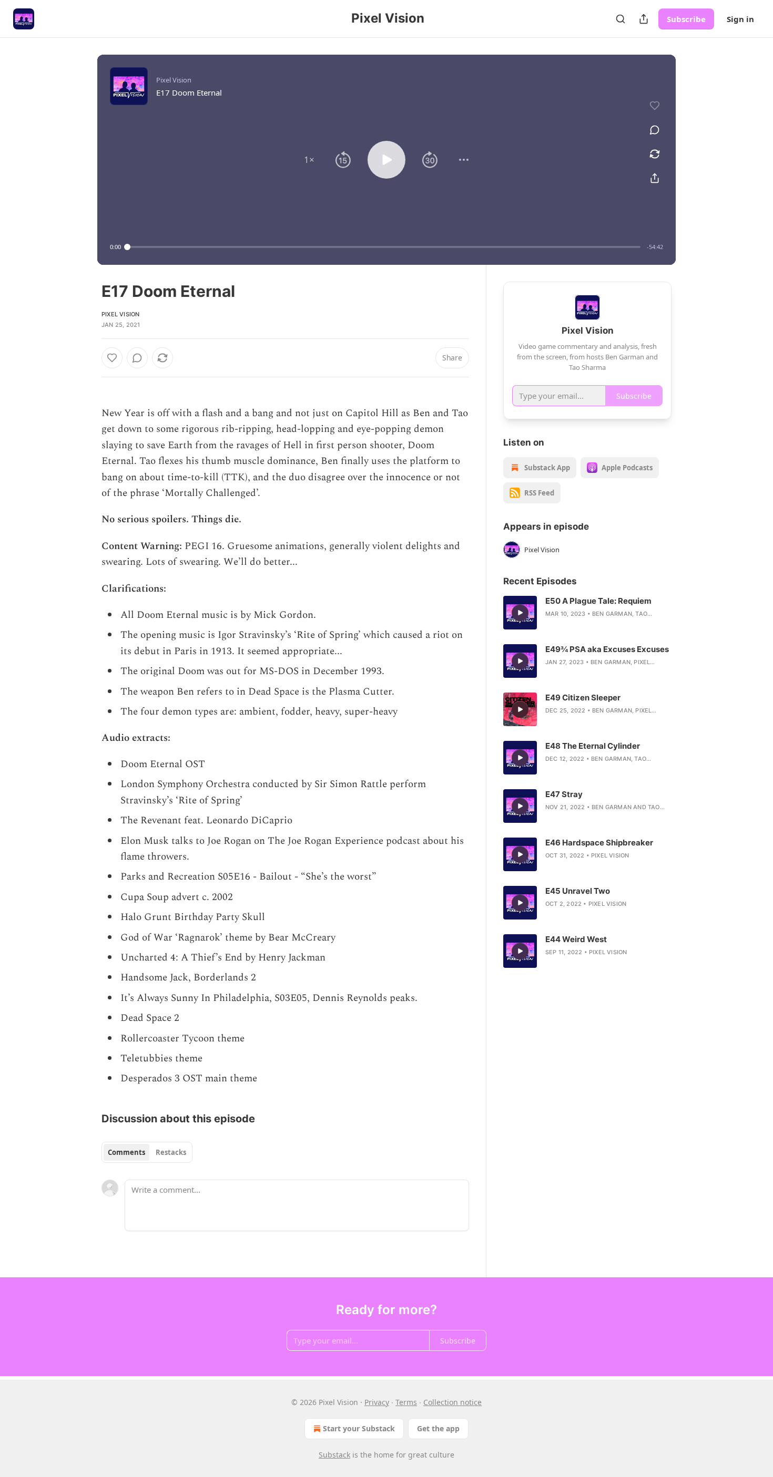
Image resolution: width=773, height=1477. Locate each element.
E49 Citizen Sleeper (583, 698)
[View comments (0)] (654, 130)
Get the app (438, 1428)
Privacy (376, 1402)
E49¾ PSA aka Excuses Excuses (607, 649)
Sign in (740, 19)
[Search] (620, 18)
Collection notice (452, 1402)
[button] (309, 159)
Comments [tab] (126, 1152)
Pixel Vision (120, 314)
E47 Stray (564, 794)
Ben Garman (612, 613)
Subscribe (686, 19)
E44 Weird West (576, 939)
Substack (334, 1455)
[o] (520, 612)
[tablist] (146, 1152)
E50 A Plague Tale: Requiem (598, 601)
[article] (587, 613)
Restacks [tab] (171, 1152)
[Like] (112, 357)
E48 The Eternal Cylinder (592, 746)
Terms (406, 1402)
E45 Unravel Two (577, 891)
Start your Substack (359, 1428)
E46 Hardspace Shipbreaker (599, 843)
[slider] (383, 247)
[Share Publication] (643, 18)
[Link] (86, 385)
